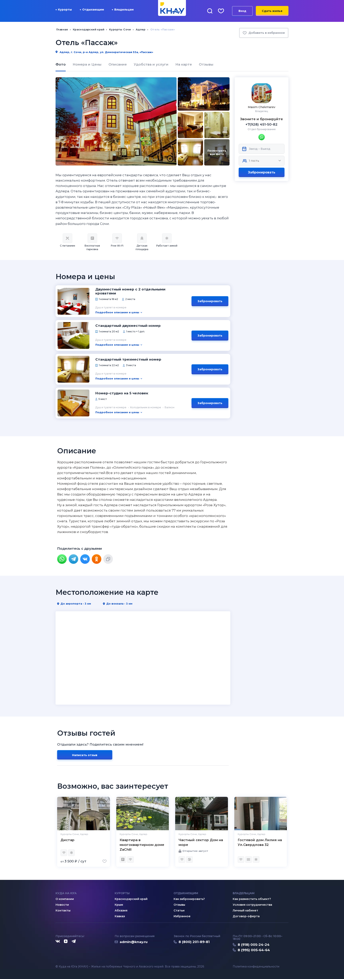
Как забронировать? (189, 899)
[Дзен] (65, 941)
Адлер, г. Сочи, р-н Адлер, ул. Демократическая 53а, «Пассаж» (106, 52)
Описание (117, 64)
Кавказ (120, 916)
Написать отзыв (84, 755)
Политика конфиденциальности (256, 966)
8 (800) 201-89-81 (194, 942)
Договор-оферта (246, 916)
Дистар (67, 840)
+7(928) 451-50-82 (261, 124)
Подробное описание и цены (117, 312)
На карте (183, 64)
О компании (65, 899)
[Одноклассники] (96, 559)
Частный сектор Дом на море (201, 842)
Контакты (63, 910)
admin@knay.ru (134, 942)
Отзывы (206, 64)
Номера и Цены (87, 64)
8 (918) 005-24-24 (254, 945)
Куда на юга (66, 893)
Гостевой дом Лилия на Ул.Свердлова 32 (260, 842)
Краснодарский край (131, 899)
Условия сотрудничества (252, 904)
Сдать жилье (272, 11)
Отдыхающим (93, 9)
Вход (242, 11)
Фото (61, 64)
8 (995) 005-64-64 (254, 950)
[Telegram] (73, 559)
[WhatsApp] (62, 559)
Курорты (65, 9)
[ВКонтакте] (85, 559)
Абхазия (121, 910)
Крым (119, 904)
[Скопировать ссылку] (108, 559)
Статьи (179, 910)
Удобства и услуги (151, 64)
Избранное (182, 916)
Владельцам (124, 9)
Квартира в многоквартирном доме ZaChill (142, 844)
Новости (62, 904)
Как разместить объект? (252, 899)
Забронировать (261, 172)
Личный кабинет (245, 910)
